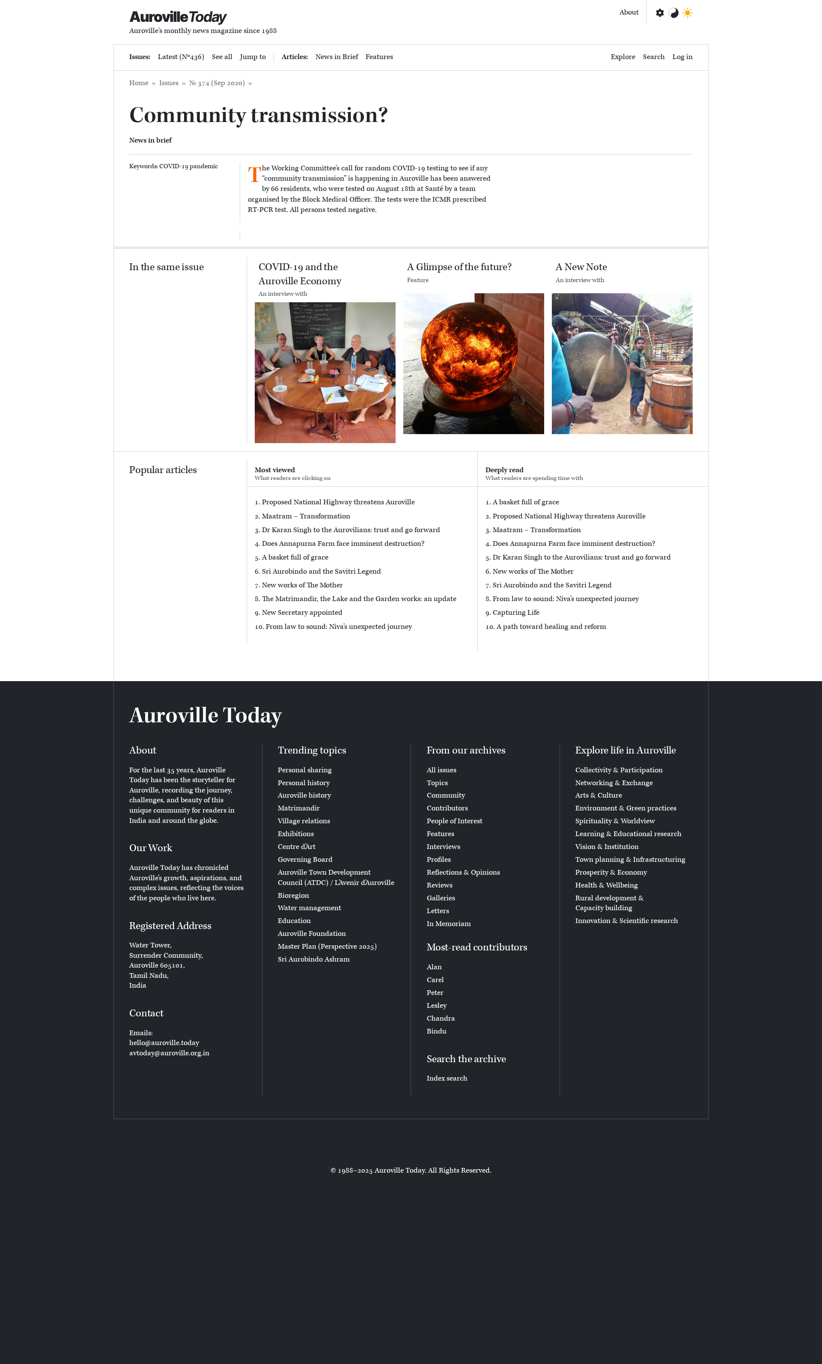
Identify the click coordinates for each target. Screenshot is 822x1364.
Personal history (304, 783)
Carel (435, 980)
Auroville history (304, 795)
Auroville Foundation (312, 933)
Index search (447, 1078)
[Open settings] (659, 13)
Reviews (440, 885)
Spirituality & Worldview (615, 821)
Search (654, 57)
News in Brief (337, 57)
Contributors (447, 808)
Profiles (439, 859)
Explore (623, 57)
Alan (434, 967)
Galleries (441, 898)
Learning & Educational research (628, 834)
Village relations (304, 821)
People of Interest (454, 821)
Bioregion (293, 895)
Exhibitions (296, 834)
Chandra (441, 1018)
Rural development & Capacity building (609, 903)
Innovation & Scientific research (626, 921)
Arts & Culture (598, 795)
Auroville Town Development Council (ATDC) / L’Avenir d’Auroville (336, 877)
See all (222, 57)
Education (294, 921)
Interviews (443, 847)
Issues (169, 83)
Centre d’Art (297, 847)
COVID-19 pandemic (188, 166)
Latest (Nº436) (181, 57)
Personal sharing (305, 770)
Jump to (253, 57)
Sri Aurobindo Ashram (314, 959)
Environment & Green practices (625, 808)
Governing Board (305, 859)
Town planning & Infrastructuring (630, 859)
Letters (438, 911)
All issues (441, 770)
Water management (309, 908)
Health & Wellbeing (606, 885)
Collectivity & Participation (619, 770)
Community (446, 795)
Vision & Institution (607, 847)
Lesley (437, 1005)
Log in (683, 57)
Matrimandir (299, 808)
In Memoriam (449, 924)
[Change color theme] (673, 13)
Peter (435, 993)
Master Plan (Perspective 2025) (327, 946)
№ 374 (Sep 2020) (217, 83)
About (629, 12)
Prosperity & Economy (611, 872)
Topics (437, 783)
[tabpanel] (362, 565)
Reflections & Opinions (463, 872)
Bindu (437, 1031)
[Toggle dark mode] (687, 13)
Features (379, 57)
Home (139, 83)
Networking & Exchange (614, 783)
